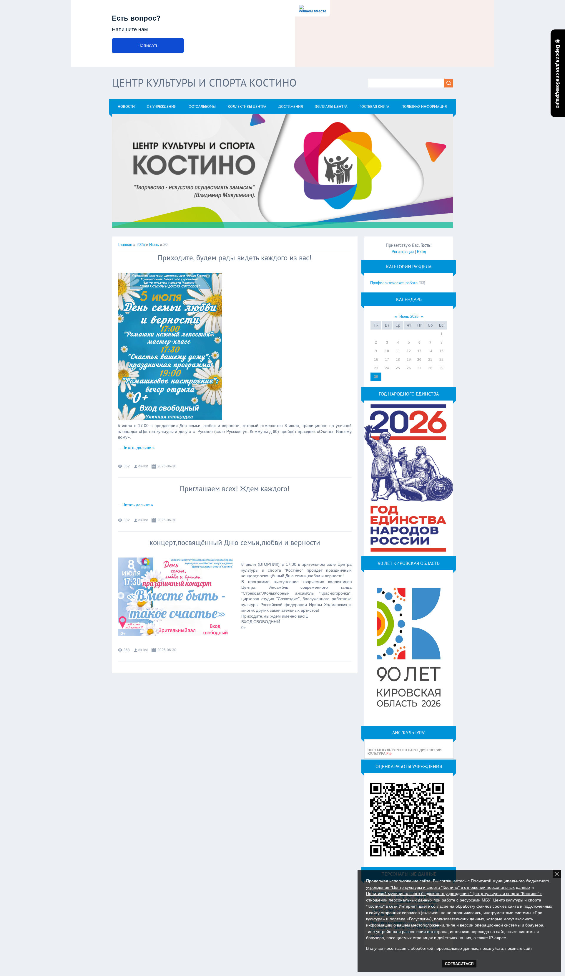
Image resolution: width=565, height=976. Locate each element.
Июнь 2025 (408, 316)
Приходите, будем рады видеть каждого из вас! (235, 257)
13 (419, 351)
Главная (125, 244)
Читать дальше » (138, 447)
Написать (147, 45)
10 (387, 351)
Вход (421, 251)
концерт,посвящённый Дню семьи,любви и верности (234, 542)
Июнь (154, 244)
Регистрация (403, 251)
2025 (141, 244)
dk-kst (143, 466)
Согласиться (459, 964)
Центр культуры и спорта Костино (204, 83)
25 (398, 368)
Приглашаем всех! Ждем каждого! (235, 488)
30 (376, 377)
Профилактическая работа (394, 283)
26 (409, 368)
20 (419, 360)
